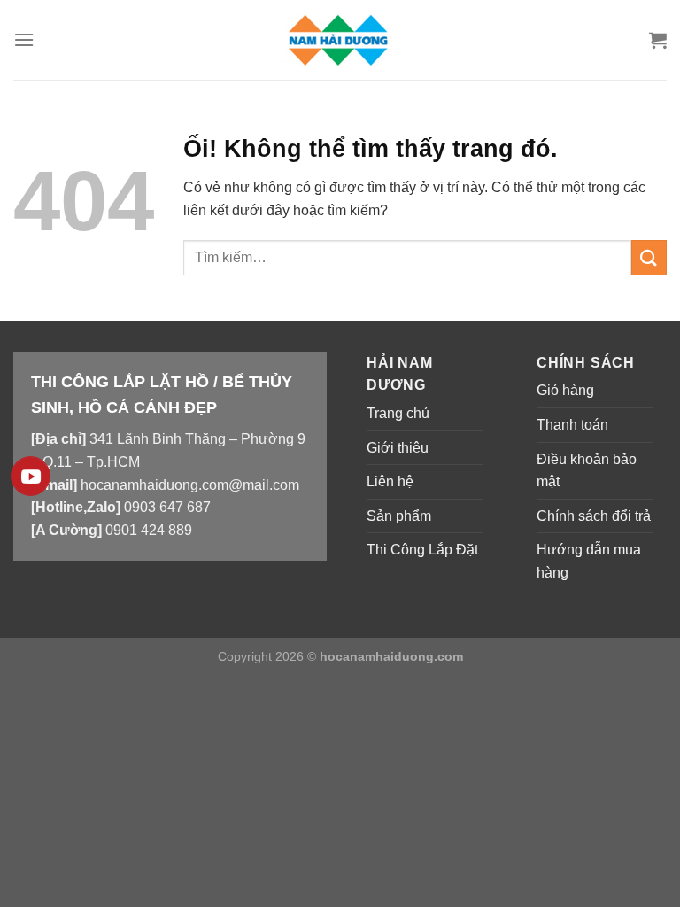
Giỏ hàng (565, 390)
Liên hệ (390, 481)
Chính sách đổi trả (594, 515)
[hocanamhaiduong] (340, 39)
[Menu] (24, 39)
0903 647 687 (167, 507)
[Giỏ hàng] (658, 39)
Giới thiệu (398, 447)
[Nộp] (649, 257)
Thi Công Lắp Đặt (422, 549)
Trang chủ (398, 413)
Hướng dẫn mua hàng (589, 561)
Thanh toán (572, 424)
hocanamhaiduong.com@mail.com (190, 484)
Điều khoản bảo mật (587, 471)
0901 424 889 (148, 530)
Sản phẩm (399, 515)
